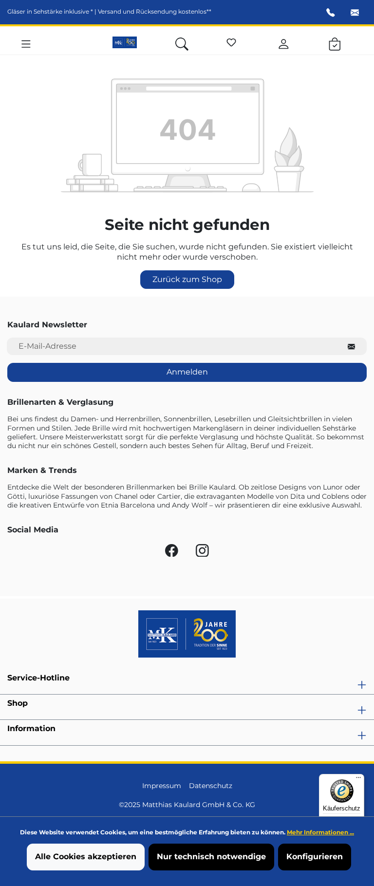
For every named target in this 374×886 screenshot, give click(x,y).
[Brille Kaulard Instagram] (202, 553)
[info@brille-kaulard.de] (355, 13)
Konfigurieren (314, 856)
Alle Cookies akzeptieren (85, 856)
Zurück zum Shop (187, 279)
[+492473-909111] (330, 13)
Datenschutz (210, 785)
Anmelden (187, 372)
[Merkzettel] (231, 41)
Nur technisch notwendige (211, 856)
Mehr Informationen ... (320, 832)
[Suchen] (182, 42)
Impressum (161, 785)
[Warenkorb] (335, 42)
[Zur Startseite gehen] (124, 42)
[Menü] (26, 42)
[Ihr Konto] (283, 42)
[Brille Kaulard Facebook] (172, 553)
